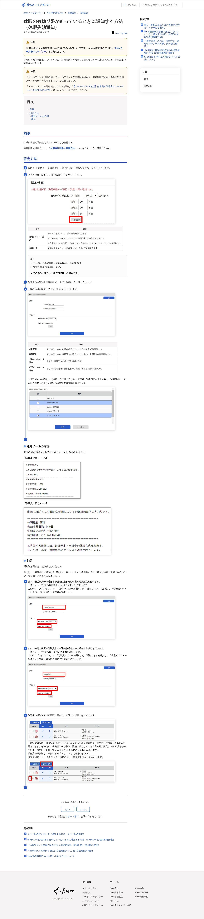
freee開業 (114, 901)
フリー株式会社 (89, 888)
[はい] (67, 809)
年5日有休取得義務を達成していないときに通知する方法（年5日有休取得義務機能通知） (72, 839)
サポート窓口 (72, 816)
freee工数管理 (141, 892)
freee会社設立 (116, 896)
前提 (32, 109)
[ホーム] (36, 5)
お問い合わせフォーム (92, 905)
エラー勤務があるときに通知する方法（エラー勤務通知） (56, 834)
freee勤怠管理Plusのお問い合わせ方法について (51, 856)
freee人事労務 (116, 892)
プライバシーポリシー (92, 896)
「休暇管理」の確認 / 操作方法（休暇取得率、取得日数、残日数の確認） (63, 845)
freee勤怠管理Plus (55, 13)
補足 (33, 119)
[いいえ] (83, 809)
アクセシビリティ (90, 901)
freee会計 (114, 888)
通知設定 (84, 13)
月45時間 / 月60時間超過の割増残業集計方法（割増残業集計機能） (60, 851)
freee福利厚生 (141, 896)
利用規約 (86, 892)
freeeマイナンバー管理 (120, 905)
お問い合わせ (132, 5)
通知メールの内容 (40, 116)
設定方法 (34, 113)
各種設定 (72, 13)
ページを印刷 (121, 33)
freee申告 (139, 888)
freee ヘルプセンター (33, 13)
